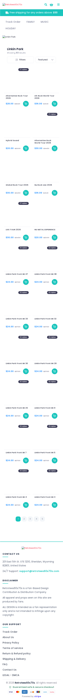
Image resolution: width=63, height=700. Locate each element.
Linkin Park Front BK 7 (16, 452)
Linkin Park (15, 49)
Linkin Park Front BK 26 (17, 408)
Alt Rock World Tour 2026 (44, 97)
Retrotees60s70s (25, 682)
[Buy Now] (26, 104)
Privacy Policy (11, 642)
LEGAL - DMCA (11, 675)
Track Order (10, 632)
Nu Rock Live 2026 (43, 185)
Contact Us (9, 669)
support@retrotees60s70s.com (39, 571)
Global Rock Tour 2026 (17, 185)
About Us (8, 637)
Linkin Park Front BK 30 (17, 363)
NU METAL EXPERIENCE (44, 229)
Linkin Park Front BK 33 (17, 319)
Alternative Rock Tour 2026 (17, 97)
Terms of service (13, 648)
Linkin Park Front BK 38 (45, 274)
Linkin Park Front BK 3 (44, 497)
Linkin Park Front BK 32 (45, 319)
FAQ (5, 664)
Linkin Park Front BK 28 (45, 363)
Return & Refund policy (17, 653)
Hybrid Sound (12, 140)
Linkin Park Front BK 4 (16, 497)
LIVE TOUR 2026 (13, 229)
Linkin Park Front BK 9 (44, 408)
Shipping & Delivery (14, 659)
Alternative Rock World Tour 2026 (42, 141)
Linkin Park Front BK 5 (44, 452)
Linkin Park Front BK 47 (17, 274)
